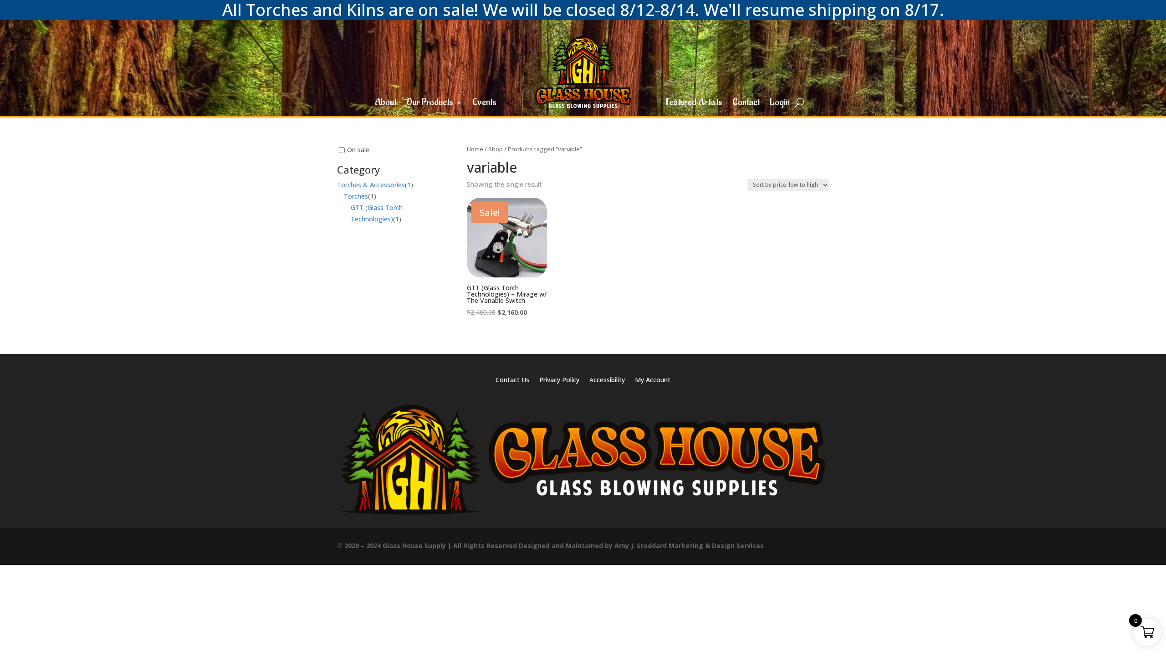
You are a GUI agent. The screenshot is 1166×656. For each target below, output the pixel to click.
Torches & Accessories (371, 184)
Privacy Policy (559, 380)
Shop (495, 149)
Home (475, 149)
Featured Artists (693, 103)
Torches (356, 196)
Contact (746, 103)
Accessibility (607, 380)
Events (484, 103)
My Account (652, 380)
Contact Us (512, 380)
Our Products (429, 103)
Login (780, 103)
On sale (358, 149)
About (385, 103)
